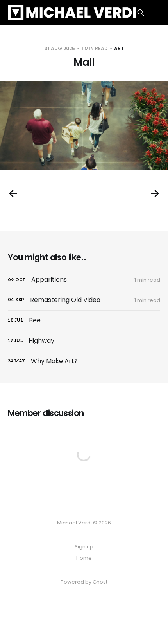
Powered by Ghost (84, 582)
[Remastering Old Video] (84, 300)
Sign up (84, 546)
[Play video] (84, 126)
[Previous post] (13, 193)
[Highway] (84, 341)
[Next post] (155, 193)
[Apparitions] (84, 280)
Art (119, 48)
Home (84, 558)
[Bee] (84, 321)
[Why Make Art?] (84, 361)
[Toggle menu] (155, 12)
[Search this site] (141, 12)
